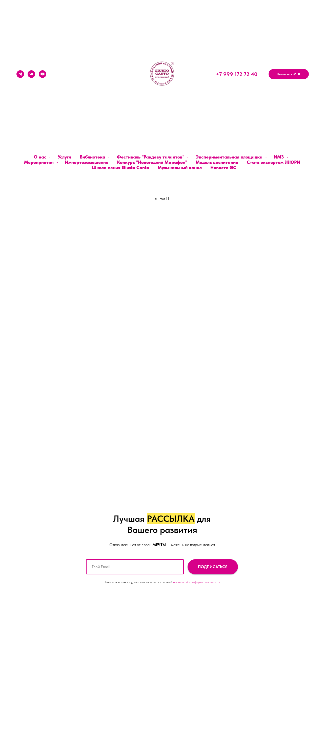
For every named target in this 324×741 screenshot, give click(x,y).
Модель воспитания (217, 162)
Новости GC (223, 167)
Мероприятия (39, 162)
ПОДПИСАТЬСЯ (213, 566)
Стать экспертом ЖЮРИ (273, 162)
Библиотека (93, 157)
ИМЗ (279, 157)
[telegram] (20, 74)
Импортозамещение (86, 162)
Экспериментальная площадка (230, 157)
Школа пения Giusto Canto (120, 167)
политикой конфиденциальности (196, 582)
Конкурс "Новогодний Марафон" (152, 162)
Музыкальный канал (180, 167)
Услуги (64, 157)
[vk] (31, 74)
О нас (41, 157)
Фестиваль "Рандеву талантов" (151, 157)
